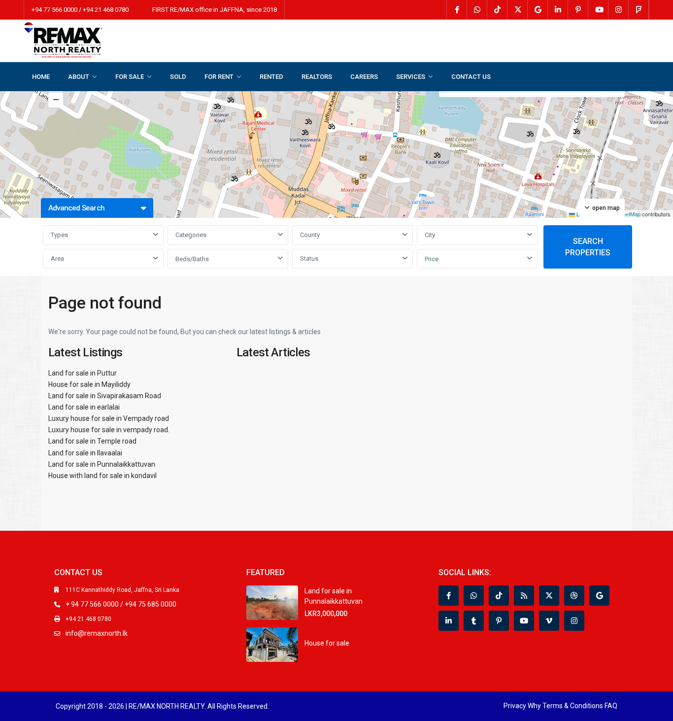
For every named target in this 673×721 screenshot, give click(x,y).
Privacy (515, 706)
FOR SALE (129, 76)
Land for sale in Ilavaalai (85, 453)
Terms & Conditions (572, 706)
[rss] (524, 595)
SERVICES (410, 76)
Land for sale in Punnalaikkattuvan (101, 464)
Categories (190, 235)
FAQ (611, 706)
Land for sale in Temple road (92, 441)
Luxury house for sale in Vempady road (108, 418)
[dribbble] (574, 595)
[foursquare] (639, 10)
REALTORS (317, 76)
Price (431, 259)
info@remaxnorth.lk (97, 633)
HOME (41, 76)
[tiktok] (497, 10)
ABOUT (78, 76)
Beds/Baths (192, 259)
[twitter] (517, 10)
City (430, 235)
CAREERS (364, 76)
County (310, 235)
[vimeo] (549, 621)
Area (57, 258)
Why (534, 706)
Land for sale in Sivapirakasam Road (104, 396)
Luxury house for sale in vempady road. (108, 430)
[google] (538, 10)
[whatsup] (477, 10)
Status (309, 258)
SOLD (178, 76)
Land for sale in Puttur (82, 373)
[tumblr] (474, 621)
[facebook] (457, 10)
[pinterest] (578, 10)
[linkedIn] (558, 10)
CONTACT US (471, 76)
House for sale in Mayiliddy (89, 384)
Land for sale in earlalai (84, 407)
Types (59, 235)
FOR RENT (219, 76)
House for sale (326, 643)
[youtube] (598, 10)
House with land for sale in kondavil (102, 476)
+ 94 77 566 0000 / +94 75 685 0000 (121, 604)
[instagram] (618, 10)
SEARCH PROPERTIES (587, 247)
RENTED (271, 76)
